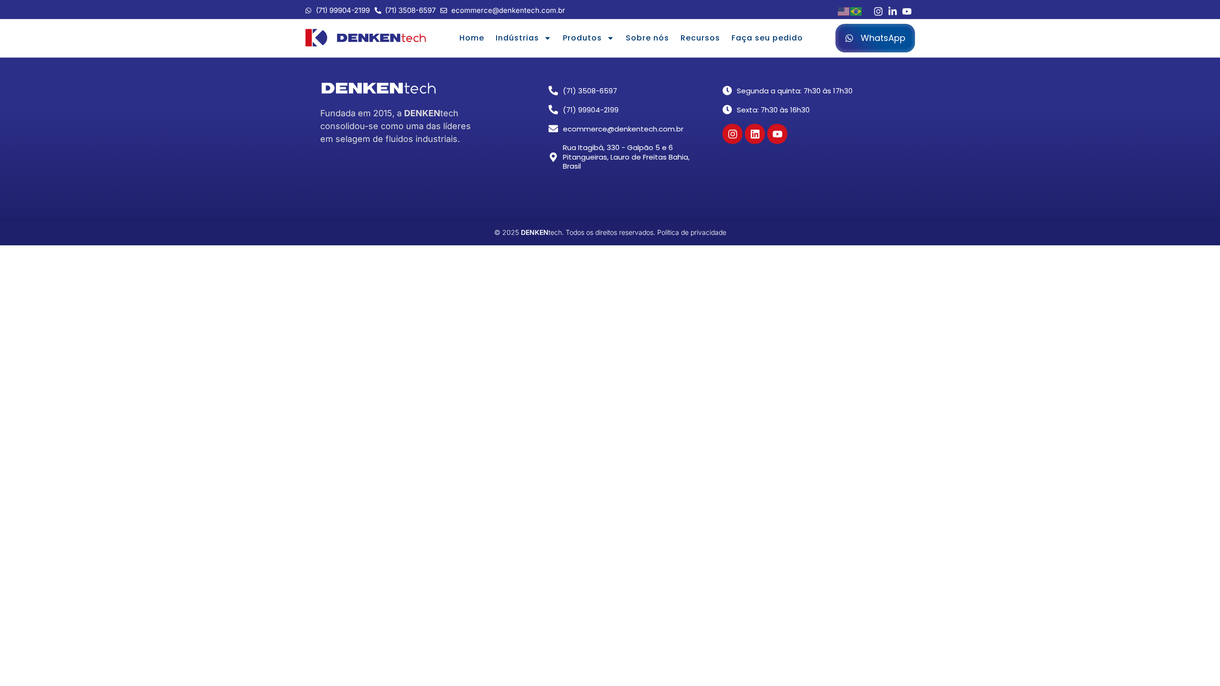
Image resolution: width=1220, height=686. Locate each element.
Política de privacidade (691, 232)
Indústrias (517, 37)
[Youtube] (777, 134)
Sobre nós (647, 37)
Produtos (582, 37)
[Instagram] (732, 134)
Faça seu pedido (767, 37)
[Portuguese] (856, 10)
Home (471, 37)
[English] (844, 10)
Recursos (700, 37)
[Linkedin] (755, 134)
